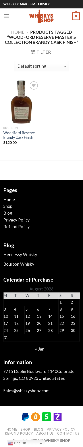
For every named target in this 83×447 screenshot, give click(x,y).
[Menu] (6, 16)
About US (45, 433)
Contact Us (68, 433)
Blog (7, 213)
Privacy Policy (16, 219)
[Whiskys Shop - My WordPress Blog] (41, 16)
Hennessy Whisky (20, 254)
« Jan (39, 348)
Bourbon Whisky (18, 264)
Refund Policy (16, 226)
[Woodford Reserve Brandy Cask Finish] (21, 102)
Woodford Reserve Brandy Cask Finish (19, 135)
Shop (7, 206)
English (19, 443)
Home (18, 32)
